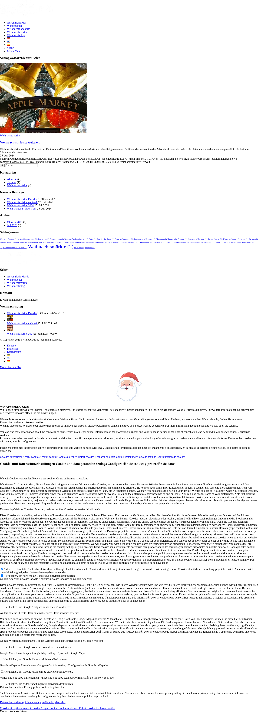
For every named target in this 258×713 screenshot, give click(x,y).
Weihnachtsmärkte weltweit (19, 142)
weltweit (79, 248)
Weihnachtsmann (232, 242)
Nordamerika (57, 242)
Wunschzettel (14, 279)
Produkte (97, 242)
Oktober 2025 (14, 222)
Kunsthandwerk (231, 239)
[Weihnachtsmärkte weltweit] (43, 132)
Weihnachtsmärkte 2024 (20, 205)
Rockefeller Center (112, 242)
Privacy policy (33, 702)
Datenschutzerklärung (12, 702)
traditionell (180, 242)
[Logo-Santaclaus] (26, 16)
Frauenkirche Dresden (144, 239)
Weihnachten (193, 242)
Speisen (144, 242)
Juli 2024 (12, 225)
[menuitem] (132, 22)
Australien (32, 239)
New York (44, 242)
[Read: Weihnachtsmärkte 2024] (10, 330)
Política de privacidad (53, 702)
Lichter (253, 239)
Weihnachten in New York (21, 208)
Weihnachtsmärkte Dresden (22, 199)
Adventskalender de (18, 276)
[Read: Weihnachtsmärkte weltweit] (10, 320)
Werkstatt (90, 248)
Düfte (92, 239)
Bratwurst (43, 239)
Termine (11, 182)
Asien (22, 239)
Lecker (244, 239)
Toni (170, 242)
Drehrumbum (57, 239)
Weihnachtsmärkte (10, 135)
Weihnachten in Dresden (212, 242)
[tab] (129, 478)
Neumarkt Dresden (28, 242)
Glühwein (161, 239)
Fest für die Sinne (105, 239)
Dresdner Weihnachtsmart (76, 239)
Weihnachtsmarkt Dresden (15, 248)
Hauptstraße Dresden (177, 239)
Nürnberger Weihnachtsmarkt (78, 242)
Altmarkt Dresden (8, 239)
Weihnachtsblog (16, 285)
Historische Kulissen (197, 239)
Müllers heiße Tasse (9, 242)
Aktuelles (12, 179)
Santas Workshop (130, 242)
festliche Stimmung (124, 239)
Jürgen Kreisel (215, 239)
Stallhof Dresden (158, 242)
